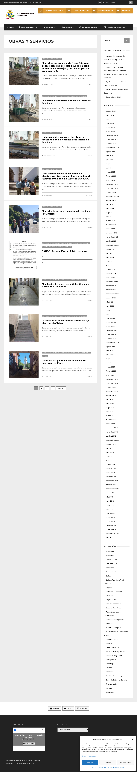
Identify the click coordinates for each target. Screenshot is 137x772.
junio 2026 (110, 115)
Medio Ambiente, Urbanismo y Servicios (62, 96)
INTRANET (126, 11)
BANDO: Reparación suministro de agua (64, 251)
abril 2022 (109, 314)
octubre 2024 (111, 192)
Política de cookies (97, 767)
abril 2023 (109, 265)
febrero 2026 (111, 127)
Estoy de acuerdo (28, 743)
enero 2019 (110, 472)
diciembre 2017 (112, 525)
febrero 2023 (111, 273)
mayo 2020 (110, 407)
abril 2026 (109, 119)
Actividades (110, 551)
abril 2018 (109, 509)
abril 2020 (109, 411)
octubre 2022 (111, 290)
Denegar (108, 762)
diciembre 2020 (112, 379)
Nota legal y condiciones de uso (114, 767)
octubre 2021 (111, 338)
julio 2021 (109, 351)
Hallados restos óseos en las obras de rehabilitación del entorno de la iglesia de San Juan (65, 140)
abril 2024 (109, 217)
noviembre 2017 (112, 529)
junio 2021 (110, 355)
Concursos (110, 568)
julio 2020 (109, 399)
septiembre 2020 (112, 391)
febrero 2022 (111, 322)
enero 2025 (110, 180)
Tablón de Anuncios (115, 27)
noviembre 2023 (112, 237)
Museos (109, 643)
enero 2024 (110, 229)
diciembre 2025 (112, 135)
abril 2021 (109, 363)
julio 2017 (109, 537)
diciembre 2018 (112, 476)
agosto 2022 (111, 298)
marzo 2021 (110, 367)
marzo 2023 (110, 269)
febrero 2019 (111, 468)
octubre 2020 (111, 387)
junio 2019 (110, 452)
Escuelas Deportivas (113, 604)
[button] (133, 739)
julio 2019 (109, 448)
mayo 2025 (110, 164)
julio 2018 (109, 497)
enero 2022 (110, 326)
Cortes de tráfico (112, 572)
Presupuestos (111, 659)
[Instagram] (107, 2)
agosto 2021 (111, 346)
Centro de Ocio (111, 560)
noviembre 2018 (112, 481)
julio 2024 (109, 204)
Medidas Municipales (57, 243)
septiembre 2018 (112, 489)
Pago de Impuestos (80, 11)
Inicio (11, 27)
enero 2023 (110, 277)
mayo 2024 (110, 212)
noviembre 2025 (112, 139)
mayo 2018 (110, 505)
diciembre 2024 (112, 184)
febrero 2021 (111, 371)
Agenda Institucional (54, 11)
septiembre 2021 (112, 342)
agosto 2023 (111, 249)
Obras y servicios (55, 59)
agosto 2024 (111, 200)
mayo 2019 (110, 456)
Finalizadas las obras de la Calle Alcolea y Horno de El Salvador (65, 285)
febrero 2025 (111, 176)
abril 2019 (109, 460)
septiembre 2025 (112, 147)
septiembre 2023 (112, 245)
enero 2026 (110, 131)
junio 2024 (110, 208)
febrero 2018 (111, 517)
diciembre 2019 (112, 428)
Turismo (109, 688)
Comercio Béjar (111, 564)
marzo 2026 (110, 123)
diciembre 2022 (112, 281)
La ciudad (67, 27)
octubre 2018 (111, 485)
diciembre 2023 (112, 233)
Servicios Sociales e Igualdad (116, 676)
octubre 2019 (111, 436)
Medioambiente (46, 246)
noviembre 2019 (112, 432)
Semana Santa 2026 (113, 97)
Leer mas (89, 84)
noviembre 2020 (112, 383)
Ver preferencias (125, 762)
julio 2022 (109, 302)
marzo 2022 (110, 318)
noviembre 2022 (112, 286)
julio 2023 (109, 253)
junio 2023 (110, 257)
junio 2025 (110, 160)
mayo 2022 (110, 310)
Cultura (108, 576)
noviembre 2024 (112, 188)
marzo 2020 (110, 416)
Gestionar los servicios (89, 756)
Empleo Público (111, 600)
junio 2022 (110, 306)
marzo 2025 (110, 172)
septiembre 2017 (112, 533)
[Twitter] (103, 2)
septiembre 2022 (112, 294)
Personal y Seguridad (114, 655)
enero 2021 (110, 375)
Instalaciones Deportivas (115, 619)
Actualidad (45, 59)
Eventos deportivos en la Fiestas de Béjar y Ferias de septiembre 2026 (114, 59)
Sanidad (109, 668)
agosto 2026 (111, 111)
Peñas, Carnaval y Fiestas (115, 651)
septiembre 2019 (112, 440)
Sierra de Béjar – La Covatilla (116, 680)
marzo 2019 (110, 464)
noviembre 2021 (112, 334)
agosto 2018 (111, 493)
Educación (109, 596)
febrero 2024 (111, 225)
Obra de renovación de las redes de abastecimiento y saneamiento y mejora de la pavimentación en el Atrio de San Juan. (66, 176)
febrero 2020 (111, 420)
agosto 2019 (111, 444)
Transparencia (111, 684)
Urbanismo (67, 246)
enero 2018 (110, 521)
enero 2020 (110, 424)
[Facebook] (100, 2)
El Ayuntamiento (29, 27)
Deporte (109, 587)
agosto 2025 (111, 152)
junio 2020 (110, 403)
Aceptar (90, 762)
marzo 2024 (110, 221)
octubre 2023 (111, 241)
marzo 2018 (110, 513)
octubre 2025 (111, 143)
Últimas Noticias (89, 27)
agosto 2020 (111, 395)
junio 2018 (110, 501)
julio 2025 (109, 156)
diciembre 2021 (112, 330)
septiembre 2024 (112, 196)
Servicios (50, 27)
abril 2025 (109, 168)
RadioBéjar (110, 664)
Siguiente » (61, 388)
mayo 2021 (110, 359)
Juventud (109, 623)
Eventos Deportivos (113, 608)
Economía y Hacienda (114, 591)
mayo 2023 (110, 261)
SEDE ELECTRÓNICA (105, 11)
